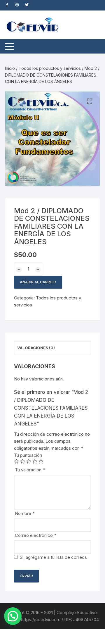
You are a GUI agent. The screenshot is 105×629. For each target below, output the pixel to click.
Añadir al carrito (38, 282)
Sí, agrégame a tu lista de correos (53, 557)
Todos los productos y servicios (50, 68)
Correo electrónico (35, 535)
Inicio (10, 68)
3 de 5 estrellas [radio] (28, 461)
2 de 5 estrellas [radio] (22, 461)
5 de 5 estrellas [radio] (40, 461)
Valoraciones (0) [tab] (36, 347)
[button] (89, 101)
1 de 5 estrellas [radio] (16, 461)
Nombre (25, 513)
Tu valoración (30, 470)
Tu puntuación (28, 455)
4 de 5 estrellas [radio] (34, 461)
